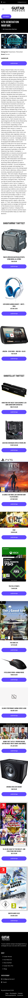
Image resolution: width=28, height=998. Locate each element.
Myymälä (6, 16)
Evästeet (20, 993)
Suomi (4, 2)
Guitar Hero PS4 (8, 966)
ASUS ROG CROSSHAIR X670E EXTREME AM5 (14, 443)
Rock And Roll (7, 963)
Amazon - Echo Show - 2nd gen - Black (14, 351)
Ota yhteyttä (13, 993)
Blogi (5, 969)
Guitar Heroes (8, 956)
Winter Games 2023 (14, 913)
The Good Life (14, 643)
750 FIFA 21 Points (14, 586)
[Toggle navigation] (3, 9)
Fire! (14, 530)
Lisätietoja (14, 63)
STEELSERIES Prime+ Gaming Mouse (14, 672)
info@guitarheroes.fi (22, 2)
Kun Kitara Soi (8, 959)
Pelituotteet (19, 52)
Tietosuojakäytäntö (10, 995)
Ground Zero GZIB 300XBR (14, 787)
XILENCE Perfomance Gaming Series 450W (14, 708)
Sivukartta (20, 995)
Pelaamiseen (11, 52)
